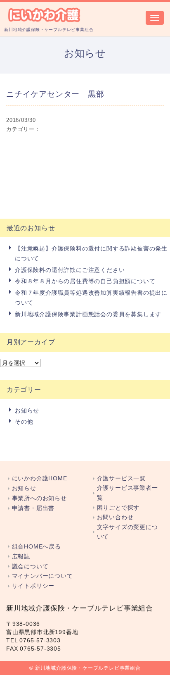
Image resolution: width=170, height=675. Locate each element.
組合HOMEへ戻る (36, 547)
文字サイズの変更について (127, 532)
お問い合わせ (115, 517)
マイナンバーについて (42, 576)
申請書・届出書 (33, 508)
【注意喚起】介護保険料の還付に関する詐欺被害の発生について (91, 253)
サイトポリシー (33, 586)
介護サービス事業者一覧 (127, 493)
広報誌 (21, 556)
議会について (30, 566)
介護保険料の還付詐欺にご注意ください (70, 270)
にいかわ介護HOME (39, 478)
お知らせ (27, 410)
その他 (24, 421)
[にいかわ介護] (44, 14)
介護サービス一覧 (121, 478)
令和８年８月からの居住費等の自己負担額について (85, 281)
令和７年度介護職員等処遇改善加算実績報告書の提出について (91, 297)
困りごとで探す (118, 508)
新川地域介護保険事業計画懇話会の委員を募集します (88, 314)
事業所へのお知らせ (39, 498)
